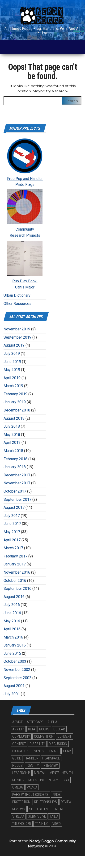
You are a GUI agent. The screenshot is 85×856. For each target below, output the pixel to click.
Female (53, 751)
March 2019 (13, 386)
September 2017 (17, 499)
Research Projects (25, 235)
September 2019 (17, 337)
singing (58, 809)
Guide (16, 758)
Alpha (52, 722)
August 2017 (14, 507)
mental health (61, 773)
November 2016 (17, 572)
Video (56, 824)
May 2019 (12, 369)
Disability (37, 744)
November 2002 (17, 669)
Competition (43, 736)
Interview (50, 765)
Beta (31, 729)
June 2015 (12, 653)
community (21, 736)
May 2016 (12, 621)
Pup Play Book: (24, 281)
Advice (17, 722)
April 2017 (12, 540)
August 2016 (14, 596)
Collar (59, 729)
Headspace (51, 758)
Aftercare (35, 722)
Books (44, 729)
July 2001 (12, 694)
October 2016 (15, 580)
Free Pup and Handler (25, 178)
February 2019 (15, 394)
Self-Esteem (38, 809)
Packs (32, 787)
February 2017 (15, 556)
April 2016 (12, 629)
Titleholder (21, 824)
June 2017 (12, 523)
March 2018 (13, 451)
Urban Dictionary (17, 295)
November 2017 (17, 483)
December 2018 (17, 410)
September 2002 (17, 678)
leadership (21, 773)
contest (19, 744)
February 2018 (15, 459)
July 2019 (12, 353)
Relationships (45, 802)
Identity (33, 765)
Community (25, 229)
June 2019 (12, 361)
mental (40, 773)
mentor (18, 780)
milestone (36, 780)
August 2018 (14, 418)
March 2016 (13, 637)
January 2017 (15, 564)
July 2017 (12, 515)
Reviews (18, 809)
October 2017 (15, 491)
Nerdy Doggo (59, 780)
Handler (31, 758)
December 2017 (17, 475)
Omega (17, 787)
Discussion (58, 744)
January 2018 (15, 467)
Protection (21, 802)
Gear (67, 751)
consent (64, 736)
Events (38, 751)
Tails (54, 816)
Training (41, 824)
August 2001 (14, 686)
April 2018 (12, 442)
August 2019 (14, 345)
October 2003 (15, 661)
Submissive (37, 816)
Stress (18, 816)
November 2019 (17, 329)
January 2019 (15, 402)
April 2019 (12, 378)
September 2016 (17, 588)
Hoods (17, 765)
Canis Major (24, 287)
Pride (56, 794)
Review (66, 802)
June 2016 (12, 613)
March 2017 (13, 548)
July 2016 (12, 604)
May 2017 (12, 532)
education (20, 751)
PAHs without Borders (30, 794)
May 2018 (12, 434)
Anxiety (18, 729)
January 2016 (15, 645)
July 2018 (12, 426)
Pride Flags (24, 184)
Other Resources (17, 303)
